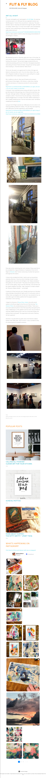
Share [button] (7, 414)
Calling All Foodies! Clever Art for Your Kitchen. (19, 463)
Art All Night (30, 19)
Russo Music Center (23, 302)
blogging (24, 416)
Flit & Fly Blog (23, 4)
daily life (27, 416)
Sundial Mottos (13, 501)
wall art (11, 418)
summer (35, 416)
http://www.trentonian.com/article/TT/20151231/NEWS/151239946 (23, 114)
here (19, 101)
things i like (7, 418)
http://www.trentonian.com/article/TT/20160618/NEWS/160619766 (23, 32)
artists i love (20, 416)
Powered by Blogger (23, 771)
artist (17, 416)
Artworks (12, 272)
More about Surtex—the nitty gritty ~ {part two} (19, 535)
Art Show (14, 416)
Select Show (31, 416)
